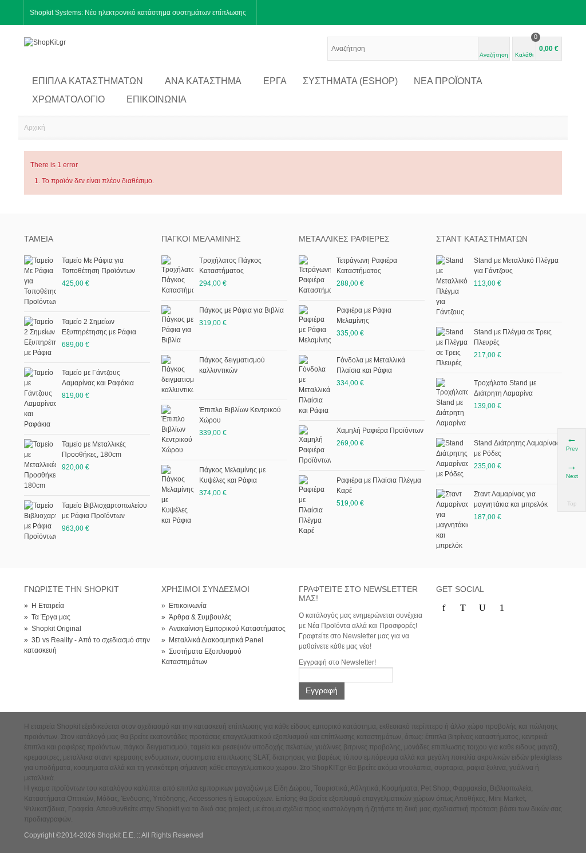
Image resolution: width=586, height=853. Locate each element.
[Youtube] (482, 608)
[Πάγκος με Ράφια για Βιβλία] (177, 325)
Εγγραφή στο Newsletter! (337, 662)
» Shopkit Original (52, 629)
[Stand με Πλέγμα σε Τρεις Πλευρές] (452, 347)
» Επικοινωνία (184, 606)
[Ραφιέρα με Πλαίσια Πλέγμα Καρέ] (315, 505)
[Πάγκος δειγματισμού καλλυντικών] (177, 374)
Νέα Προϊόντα (448, 81)
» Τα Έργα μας (47, 617)
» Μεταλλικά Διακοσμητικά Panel (212, 640)
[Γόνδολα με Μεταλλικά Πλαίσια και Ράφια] (315, 385)
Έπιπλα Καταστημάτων (87, 81)
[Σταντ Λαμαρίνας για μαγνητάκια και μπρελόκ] (452, 519)
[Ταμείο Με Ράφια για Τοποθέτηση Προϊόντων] (40, 281)
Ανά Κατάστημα (203, 81)
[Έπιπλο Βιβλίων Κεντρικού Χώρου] (177, 429)
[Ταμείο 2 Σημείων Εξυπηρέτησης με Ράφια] (40, 337)
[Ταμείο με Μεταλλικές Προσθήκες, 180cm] (40, 464)
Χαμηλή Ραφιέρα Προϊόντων (379, 430)
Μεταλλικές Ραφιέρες (344, 238)
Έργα (275, 81)
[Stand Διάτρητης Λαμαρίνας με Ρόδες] (452, 458)
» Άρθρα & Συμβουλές (196, 617)
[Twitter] (463, 608)
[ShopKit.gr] (45, 42)
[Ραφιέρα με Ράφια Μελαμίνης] (315, 325)
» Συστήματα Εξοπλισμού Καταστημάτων (201, 656)
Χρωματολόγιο (68, 99)
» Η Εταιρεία (44, 606)
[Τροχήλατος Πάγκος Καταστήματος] (177, 275)
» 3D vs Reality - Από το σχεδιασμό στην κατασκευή (87, 645)
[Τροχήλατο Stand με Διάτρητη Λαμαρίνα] (452, 402)
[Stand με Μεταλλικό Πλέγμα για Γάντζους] (452, 286)
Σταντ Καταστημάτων (482, 238)
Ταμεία (38, 238)
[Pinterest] (501, 608)
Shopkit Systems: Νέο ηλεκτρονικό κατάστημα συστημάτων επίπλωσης (138, 13)
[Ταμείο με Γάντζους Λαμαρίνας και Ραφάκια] (40, 398)
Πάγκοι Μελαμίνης (201, 238)
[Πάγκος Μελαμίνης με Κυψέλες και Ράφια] (177, 495)
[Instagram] (521, 608)
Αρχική (34, 128)
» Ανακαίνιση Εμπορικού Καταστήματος (223, 629)
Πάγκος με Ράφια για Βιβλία (241, 310)
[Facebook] (443, 608)
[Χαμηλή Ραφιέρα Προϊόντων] (315, 445)
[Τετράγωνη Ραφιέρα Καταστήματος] (315, 275)
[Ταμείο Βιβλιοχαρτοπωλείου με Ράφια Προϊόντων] (40, 520)
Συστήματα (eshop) (350, 81)
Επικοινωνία (156, 99)
